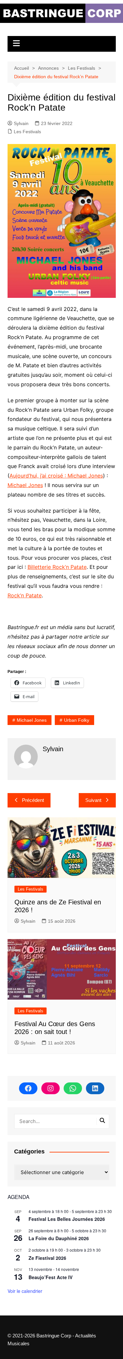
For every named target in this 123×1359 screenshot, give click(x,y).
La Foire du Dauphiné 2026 (59, 1238)
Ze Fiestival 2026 (47, 1258)
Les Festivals (27, 131)
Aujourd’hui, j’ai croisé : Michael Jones (56, 475)
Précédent (33, 800)
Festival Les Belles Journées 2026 (67, 1219)
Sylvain (21, 123)
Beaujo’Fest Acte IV (50, 1277)
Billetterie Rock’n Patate (57, 567)
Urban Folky (76, 720)
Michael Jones (25, 485)
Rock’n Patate (25, 595)
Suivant (93, 800)
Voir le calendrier (25, 1291)
